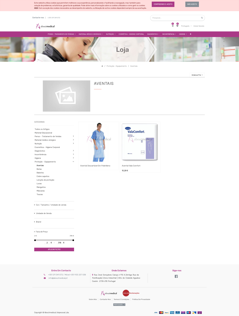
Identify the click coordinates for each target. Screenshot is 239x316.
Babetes (40, 173)
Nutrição (38, 144)
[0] (172, 26)
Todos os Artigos (42, 129)
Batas (39, 169)
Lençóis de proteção (45, 180)
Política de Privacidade (141, 299)
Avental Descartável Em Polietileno (95, 166)
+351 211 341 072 (54, 18)
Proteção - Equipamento (45, 162)
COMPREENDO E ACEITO (163, 4)
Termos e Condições (121, 299)
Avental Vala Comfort (131, 166)
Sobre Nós (93, 299)
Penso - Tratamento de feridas (48, 136)
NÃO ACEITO (192, 4)
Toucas (40, 194)
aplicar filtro (54, 249)
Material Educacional (43, 133)
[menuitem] (131, 34)
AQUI (36, 8)
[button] (190, 34)
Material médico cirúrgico (45, 140)
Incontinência (40, 154)
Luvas (39, 183)
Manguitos (41, 187)
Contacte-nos (105, 299)
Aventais (40, 165)
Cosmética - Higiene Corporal (47, 147)
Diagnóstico (40, 151)
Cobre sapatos (43, 176)
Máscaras (41, 191)
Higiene (38, 158)
